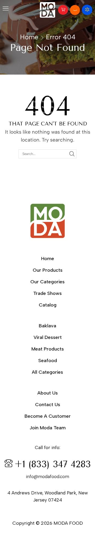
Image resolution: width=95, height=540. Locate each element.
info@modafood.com (47, 476)
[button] (5, 10)
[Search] (71, 153)
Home (29, 37)
